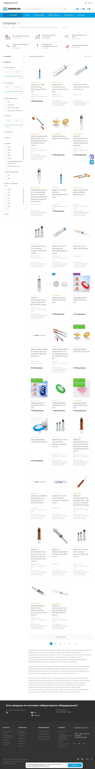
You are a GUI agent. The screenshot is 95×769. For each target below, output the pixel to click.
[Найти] (65, 9)
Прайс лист (21, 743)
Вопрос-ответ (62, 731)
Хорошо (75, 765)
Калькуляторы (62, 746)
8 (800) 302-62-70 (10, 3)
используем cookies (36, 764)
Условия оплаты (43, 731)
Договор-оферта (43, 739)
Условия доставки (44, 734)
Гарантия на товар (44, 736)
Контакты (21, 738)
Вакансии (21, 741)
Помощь (61, 727)
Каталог (6, 727)
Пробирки (6, 740)
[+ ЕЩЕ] (89, 15)
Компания (22, 727)
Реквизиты (21, 735)
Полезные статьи (63, 744)
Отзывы (20, 746)
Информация (43, 727)
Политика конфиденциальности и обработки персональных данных (65, 737)
